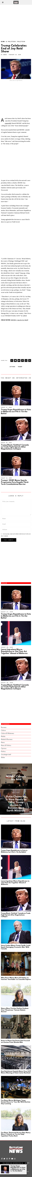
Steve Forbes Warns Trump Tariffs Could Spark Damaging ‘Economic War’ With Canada (15, 947)
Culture (3, 730)
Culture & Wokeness (7, 733)
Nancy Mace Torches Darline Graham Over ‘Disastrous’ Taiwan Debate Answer (15, 1010)
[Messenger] (15, 360)
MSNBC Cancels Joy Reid (19, 320)
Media (3, 736)
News (3, 742)
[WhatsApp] (15, 1159)
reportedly (8, 123)
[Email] (29, 360)
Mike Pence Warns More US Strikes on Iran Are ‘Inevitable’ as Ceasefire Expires (16, 978)
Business (3, 727)
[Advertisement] (16, 21)
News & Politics (8, 41)
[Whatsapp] (26, 360)
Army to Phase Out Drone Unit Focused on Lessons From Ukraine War (15, 1041)
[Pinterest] (22, 360)
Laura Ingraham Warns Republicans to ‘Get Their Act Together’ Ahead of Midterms (14, 651)
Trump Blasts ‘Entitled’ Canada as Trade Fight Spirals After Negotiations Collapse (15, 447)
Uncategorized (6, 754)
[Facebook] (11, 360)
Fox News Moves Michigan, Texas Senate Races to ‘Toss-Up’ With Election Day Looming (15, 1102)
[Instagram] (7, 1159)
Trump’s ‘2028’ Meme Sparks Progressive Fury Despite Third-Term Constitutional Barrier (15, 482)
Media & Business (6, 739)
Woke (3, 757)
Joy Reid (12, 366)
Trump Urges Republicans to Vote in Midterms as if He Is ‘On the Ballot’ (16, 412)
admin (5, 54)
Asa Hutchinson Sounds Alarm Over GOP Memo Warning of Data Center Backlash (16, 1072)
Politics (21, 41)
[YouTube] (12, 1159)
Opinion (3, 748)
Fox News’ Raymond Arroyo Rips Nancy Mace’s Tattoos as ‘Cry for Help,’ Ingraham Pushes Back (15, 1134)
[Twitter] (19, 360)
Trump (20, 366)
